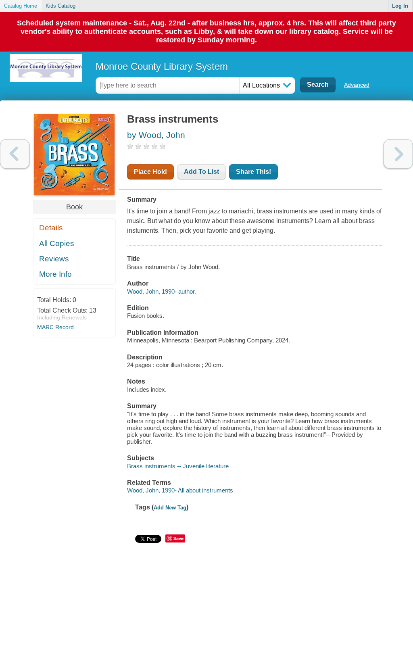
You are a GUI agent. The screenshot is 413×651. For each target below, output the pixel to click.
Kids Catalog (60, 6)
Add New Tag (170, 508)
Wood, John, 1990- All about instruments (180, 490)
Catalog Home (20, 6)
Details (51, 227)
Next (398, 154)
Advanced (356, 84)
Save (178, 538)
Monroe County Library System (162, 66)
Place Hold (150, 171)
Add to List (201, 171)
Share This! (253, 171)
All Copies (56, 243)
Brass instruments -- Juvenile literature (178, 466)
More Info (55, 274)
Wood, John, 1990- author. (161, 291)
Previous (14, 154)
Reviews (54, 259)
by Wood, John (156, 135)
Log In (400, 6)
